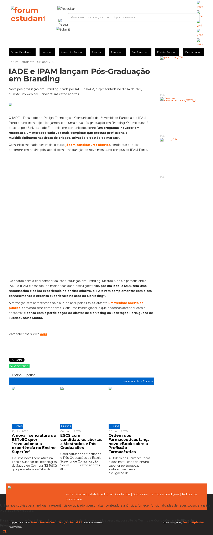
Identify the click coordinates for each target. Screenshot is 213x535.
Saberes (96, 52)
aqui (43, 334)
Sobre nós (140, 494)
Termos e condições (164, 494)
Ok (5, 531)
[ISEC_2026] (182, 156)
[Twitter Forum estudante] (200, 24)
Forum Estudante (21, 52)
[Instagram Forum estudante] (200, 5)
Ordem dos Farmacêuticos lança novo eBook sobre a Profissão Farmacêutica (129, 443)
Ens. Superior (139, 52)
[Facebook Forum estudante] (200, 14)
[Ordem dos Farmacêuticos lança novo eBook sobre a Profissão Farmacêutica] (130, 408)
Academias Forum (71, 52)
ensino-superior (23, 375)
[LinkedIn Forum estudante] (200, 42)
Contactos (122, 494)
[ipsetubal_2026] (182, 74)
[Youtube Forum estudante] (200, 33)
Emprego (116, 52)
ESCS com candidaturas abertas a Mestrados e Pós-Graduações (81, 441)
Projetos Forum (166, 52)
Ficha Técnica (75, 494)
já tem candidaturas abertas (88, 145)
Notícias (46, 52)
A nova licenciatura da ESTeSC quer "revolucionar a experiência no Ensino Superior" (34, 443)
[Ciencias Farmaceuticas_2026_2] (182, 115)
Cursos (148, 381)
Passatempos (192, 52)
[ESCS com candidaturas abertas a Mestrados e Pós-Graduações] (81, 408)
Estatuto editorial (100, 494)
